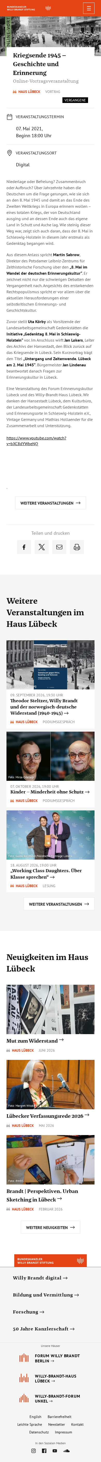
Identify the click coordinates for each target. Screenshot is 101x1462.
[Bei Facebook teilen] (24, 547)
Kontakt (77, 1424)
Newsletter (56, 1424)
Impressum (63, 1432)
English (35, 1416)
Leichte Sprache (29, 1424)
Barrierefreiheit (59, 1416)
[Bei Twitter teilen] (42, 547)
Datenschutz (39, 1432)
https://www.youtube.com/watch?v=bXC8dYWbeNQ (36, 440)
